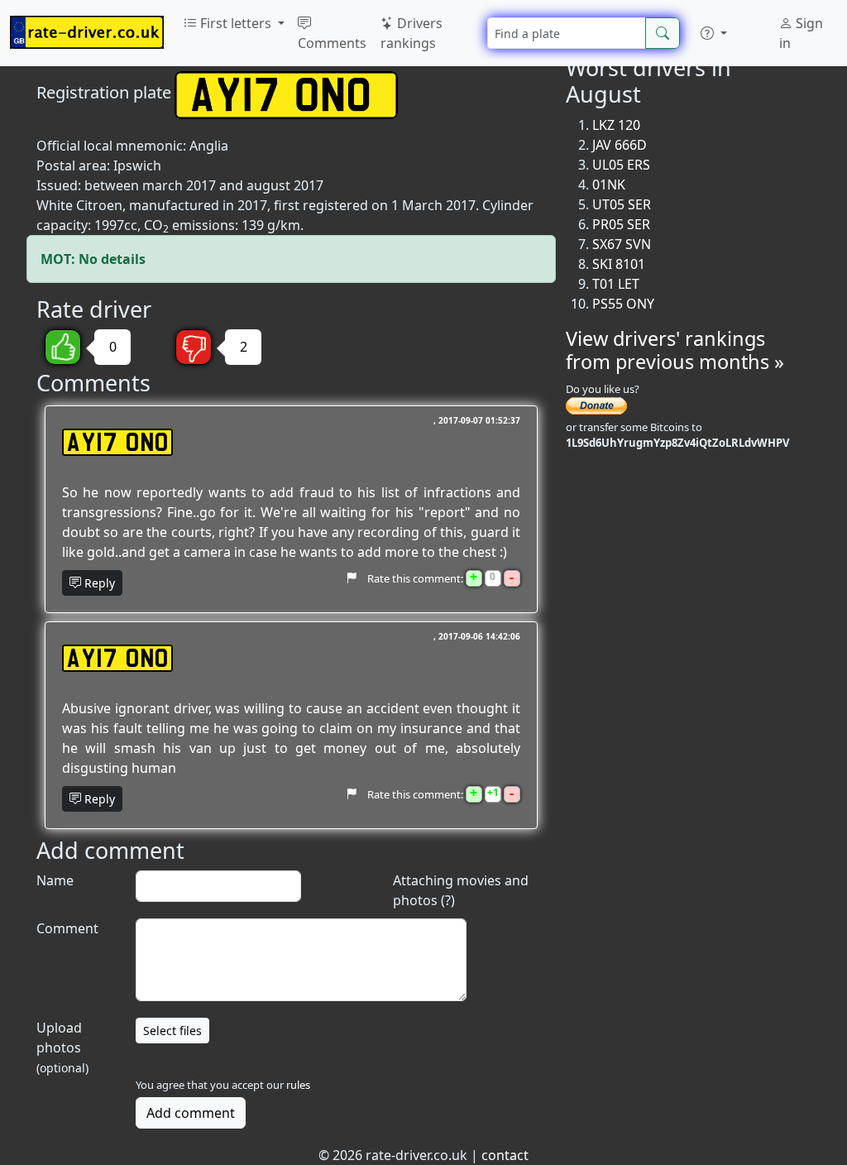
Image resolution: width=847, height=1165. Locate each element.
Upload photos (62, 1047)
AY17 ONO (117, 442)
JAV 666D (619, 145)
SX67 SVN (621, 244)
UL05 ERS (621, 165)
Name (55, 880)
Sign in (801, 33)
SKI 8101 (618, 264)
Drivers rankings (411, 33)
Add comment (190, 1113)
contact (505, 1155)
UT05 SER (621, 204)
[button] (714, 33)
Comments (332, 43)
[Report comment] (351, 577)
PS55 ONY (623, 304)
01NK (608, 184)
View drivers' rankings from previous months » (675, 350)
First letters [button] (236, 23)
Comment (67, 928)
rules (298, 1084)
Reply (98, 583)
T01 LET (615, 284)
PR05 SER (621, 224)
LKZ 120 (616, 125)
